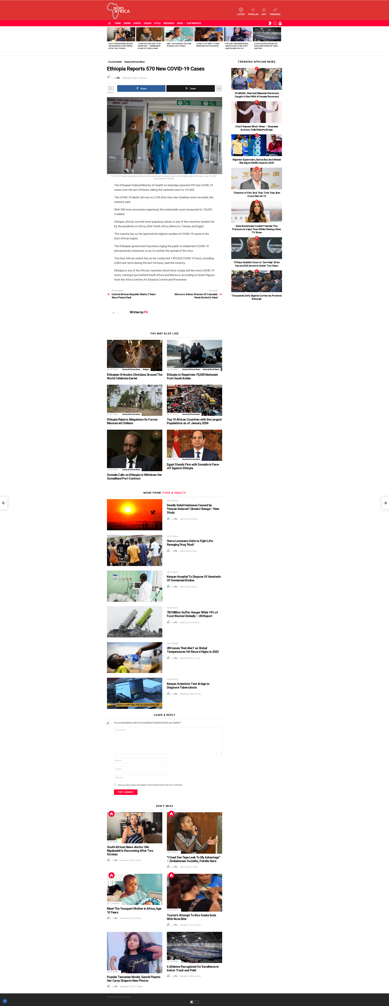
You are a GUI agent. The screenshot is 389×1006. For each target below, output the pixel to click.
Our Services (194, 23)
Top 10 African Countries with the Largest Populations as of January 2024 (194, 421)
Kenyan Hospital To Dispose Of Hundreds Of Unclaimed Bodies (194, 578)
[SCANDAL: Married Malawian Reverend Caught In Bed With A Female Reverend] (256, 79)
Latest (241, 14)
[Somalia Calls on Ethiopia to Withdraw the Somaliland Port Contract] (134, 450)
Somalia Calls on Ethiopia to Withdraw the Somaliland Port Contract (134, 476)
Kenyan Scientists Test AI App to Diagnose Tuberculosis (188, 685)
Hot (264, 14)
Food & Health (174, 492)
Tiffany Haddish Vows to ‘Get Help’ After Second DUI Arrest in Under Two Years (257, 264)
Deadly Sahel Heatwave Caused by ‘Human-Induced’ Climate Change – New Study (193, 508)
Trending (275, 14)
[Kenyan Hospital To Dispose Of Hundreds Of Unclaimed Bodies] (134, 586)
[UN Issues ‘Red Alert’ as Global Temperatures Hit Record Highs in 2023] (134, 657)
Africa (137, 23)
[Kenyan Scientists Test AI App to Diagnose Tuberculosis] (134, 693)
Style (157, 23)
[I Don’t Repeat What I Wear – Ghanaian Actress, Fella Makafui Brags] (256, 112)
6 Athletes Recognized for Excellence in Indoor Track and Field (266, 46)
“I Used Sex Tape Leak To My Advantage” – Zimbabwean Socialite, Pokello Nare (149, 46)
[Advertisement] (254, 362)
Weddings (169, 23)
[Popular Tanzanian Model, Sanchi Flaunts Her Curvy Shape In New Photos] (238, 34)
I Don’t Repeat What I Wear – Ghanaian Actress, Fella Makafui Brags (256, 128)
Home (118, 23)
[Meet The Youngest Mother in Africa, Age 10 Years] (179, 34)
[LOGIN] (280, 23)
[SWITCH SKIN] (270, 23)
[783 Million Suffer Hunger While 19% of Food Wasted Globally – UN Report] (134, 621)
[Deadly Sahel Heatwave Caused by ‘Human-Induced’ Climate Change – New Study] (134, 514)
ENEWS (127, 23)
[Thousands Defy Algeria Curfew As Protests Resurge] (256, 281)
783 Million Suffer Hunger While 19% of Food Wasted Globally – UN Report (192, 614)
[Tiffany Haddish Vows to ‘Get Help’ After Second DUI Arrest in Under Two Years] (256, 248)
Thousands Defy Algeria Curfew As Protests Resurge (256, 297)
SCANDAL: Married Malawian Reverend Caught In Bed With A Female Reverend (257, 95)
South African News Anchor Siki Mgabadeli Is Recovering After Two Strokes (120, 46)
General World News (211, 369)
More (180, 23)
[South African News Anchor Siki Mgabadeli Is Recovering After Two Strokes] (121, 34)
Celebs (147, 23)
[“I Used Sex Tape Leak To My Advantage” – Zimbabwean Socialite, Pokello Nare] (150, 34)
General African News (131, 369)
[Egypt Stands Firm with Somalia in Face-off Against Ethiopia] (194, 445)
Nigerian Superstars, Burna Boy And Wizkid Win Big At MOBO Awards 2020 (256, 161)
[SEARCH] (275, 23)
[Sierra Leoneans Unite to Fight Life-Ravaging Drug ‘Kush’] (134, 550)
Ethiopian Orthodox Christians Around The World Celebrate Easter (134, 376)
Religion (146, 369)
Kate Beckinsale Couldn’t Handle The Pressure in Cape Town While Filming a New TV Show (256, 229)
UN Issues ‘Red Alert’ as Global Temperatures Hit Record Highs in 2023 (193, 650)
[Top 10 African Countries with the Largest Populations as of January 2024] (194, 400)
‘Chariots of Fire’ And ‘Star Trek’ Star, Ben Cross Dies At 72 (256, 194)
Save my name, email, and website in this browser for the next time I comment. (150, 785)
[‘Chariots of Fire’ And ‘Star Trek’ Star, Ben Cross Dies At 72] (256, 178)
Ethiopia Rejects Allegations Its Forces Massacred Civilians (132, 421)
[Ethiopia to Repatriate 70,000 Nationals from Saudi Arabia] (194, 355)
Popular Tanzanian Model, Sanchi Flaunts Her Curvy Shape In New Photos (237, 46)
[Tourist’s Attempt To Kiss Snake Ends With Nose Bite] (208, 34)
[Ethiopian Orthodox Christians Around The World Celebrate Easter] (134, 355)
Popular (253, 14)
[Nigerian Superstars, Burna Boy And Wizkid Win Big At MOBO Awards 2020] (256, 145)
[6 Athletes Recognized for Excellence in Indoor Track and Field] (267, 34)
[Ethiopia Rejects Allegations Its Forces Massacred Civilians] (134, 400)
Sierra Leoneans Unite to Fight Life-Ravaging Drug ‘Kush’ (190, 542)
